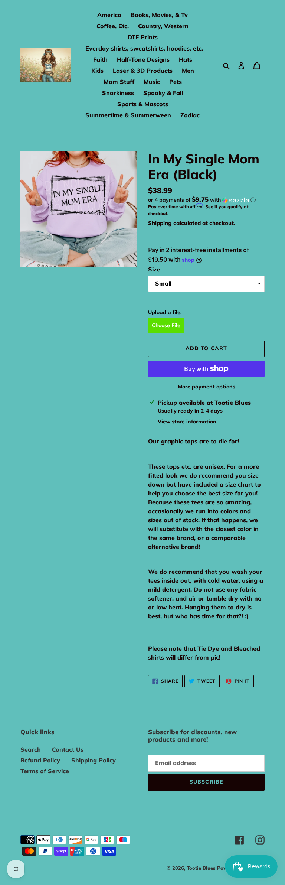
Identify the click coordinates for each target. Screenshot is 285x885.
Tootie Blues (202, 868)
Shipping (160, 223)
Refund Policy (40, 760)
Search (30, 749)
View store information (187, 421)
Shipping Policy (93, 760)
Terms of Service (44, 771)
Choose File (166, 325)
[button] (202, 200)
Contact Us (67, 749)
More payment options (206, 386)
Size (154, 269)
